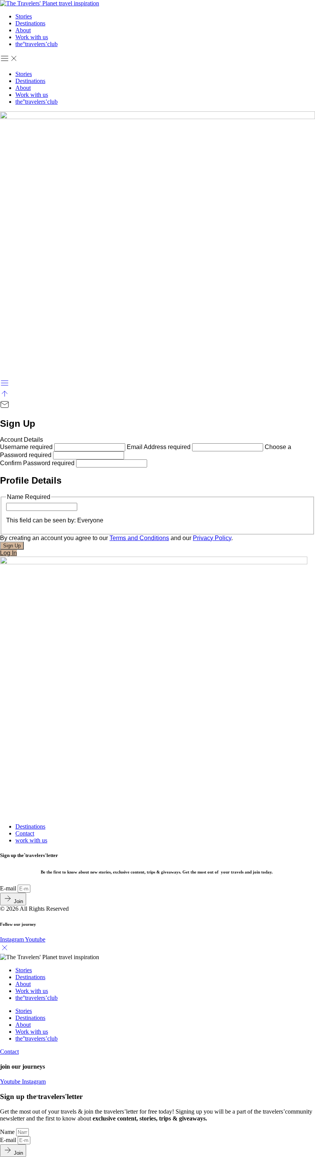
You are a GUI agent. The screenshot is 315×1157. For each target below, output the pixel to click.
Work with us (31, 37)
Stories (23, 16)
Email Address (159, 447)
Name (8, 1132)
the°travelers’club (36, 44)
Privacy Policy (212, 538)
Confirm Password (37, 463)
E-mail (9, 888)
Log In (8, 553)
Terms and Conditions (139, 538)
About (23, 30)
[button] (157, 59)
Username (26, 447)
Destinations (30, 23)
